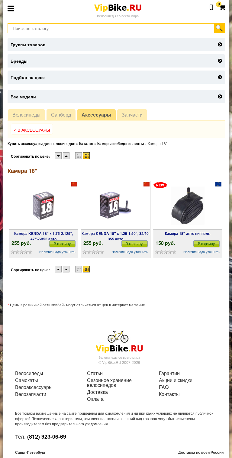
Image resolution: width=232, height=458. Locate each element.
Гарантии (169, 373)
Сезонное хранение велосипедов (109, 382)
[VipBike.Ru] (119, 341)
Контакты (169, 394)
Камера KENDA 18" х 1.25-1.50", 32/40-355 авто (116, 236)
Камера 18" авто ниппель (187, 233)
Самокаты (26, 380)
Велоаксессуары (34, 387)
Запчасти (132, 114)
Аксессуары (96, 114)
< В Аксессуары (32, 130)
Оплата (95, 399)
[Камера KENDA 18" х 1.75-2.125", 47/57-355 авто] (43, 205)
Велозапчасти (30, 394)
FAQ (164, 387)
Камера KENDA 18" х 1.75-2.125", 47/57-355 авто (43, 236)
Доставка (97, 392)
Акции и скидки (175, 380)
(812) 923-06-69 (46, 436)
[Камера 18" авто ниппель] (187, 205)
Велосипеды (26, 114)
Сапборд (61, 114)
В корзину (62, 243)
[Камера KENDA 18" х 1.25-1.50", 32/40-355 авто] (115, 205)
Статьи (95, 373)
